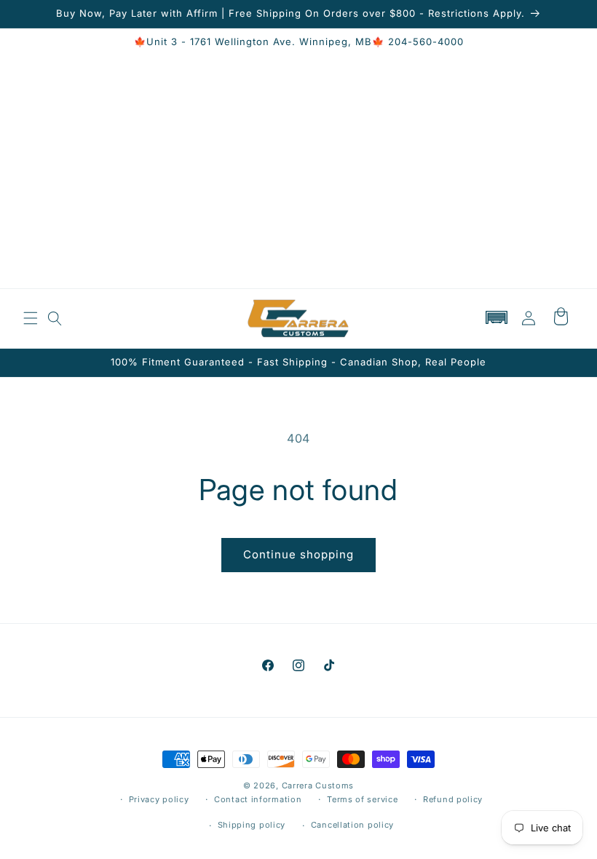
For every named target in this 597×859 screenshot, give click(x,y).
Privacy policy (159, 799)
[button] (31, 318)
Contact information (257, 799)
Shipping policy (252, 825)
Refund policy (453, 799)
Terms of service (362, 799)
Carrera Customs (318, 785)
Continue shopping (298, 554)
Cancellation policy (352, 825)
